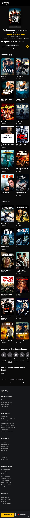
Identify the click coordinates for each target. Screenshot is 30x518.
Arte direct (4, 453)
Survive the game (6, 99)
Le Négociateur (6, 270)
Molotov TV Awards (6, 482)
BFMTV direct (5, 459)
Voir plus (26, 38)
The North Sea (20, 99)
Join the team (5, 406)
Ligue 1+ (3, 501)
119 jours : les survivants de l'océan (7, 169)
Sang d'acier (5, 223)
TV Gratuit (4, 474)
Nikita (17, 246)
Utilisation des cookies (7, 423)
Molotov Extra (5, 497)
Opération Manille (6, 294)
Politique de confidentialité (8, 419)
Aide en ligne (4, 416)
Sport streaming (5, 480)
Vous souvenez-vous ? (7, 145)
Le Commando (20, 341)
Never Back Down (6, 122)
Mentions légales (6, 421)
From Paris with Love (22, 144)
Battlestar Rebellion (7, 341)
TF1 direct (4, 442)
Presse (3, 400)
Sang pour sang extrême (6, 317)
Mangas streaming (6, 484)
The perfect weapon (22, 317)
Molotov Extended (6, 499)
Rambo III (18, 223)
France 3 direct (5, 446)
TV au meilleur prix (6, 503)
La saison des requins (5, 247)
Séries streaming (6, 478)
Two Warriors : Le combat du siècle (21, 271)
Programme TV (5, 469)
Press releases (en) (6, 402)
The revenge (5, 192)
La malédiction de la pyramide (22, 169)
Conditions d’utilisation (7, 425)
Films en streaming (13, 36)
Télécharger (4, 429)
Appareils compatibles (7, 432)
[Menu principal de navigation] (27, 3)
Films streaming (5, 476)
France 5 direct (5, 448)
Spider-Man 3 (20, 76)
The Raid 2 (19, 122)
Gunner (3, 76)
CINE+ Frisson (4, 373)
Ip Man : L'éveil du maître (21, 193)
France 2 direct (5, 444)
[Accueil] (6, 3)
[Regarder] (27, 46)
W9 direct (4, 455)
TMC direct (4, 457)
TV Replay (4, 472)
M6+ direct (4, 450)
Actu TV (3, 487)
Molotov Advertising (6, 404)
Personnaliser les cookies (8, 427)
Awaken (18, 294)
